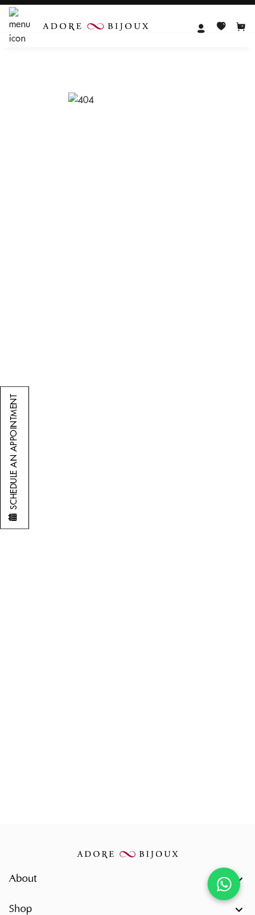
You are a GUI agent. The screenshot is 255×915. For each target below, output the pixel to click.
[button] (127, 879)
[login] (201, 26)
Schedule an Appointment (13, 452)
